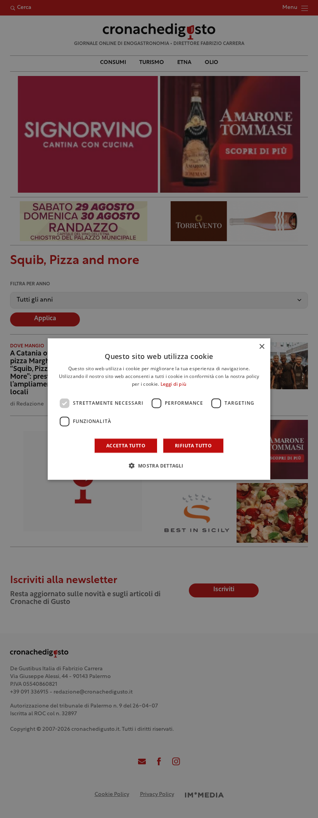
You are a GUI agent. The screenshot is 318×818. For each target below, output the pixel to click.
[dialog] (159, 409)
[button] (159, 465)
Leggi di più (174, 384)
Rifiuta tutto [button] (193, 445)
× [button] (261, 347)
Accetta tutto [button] (125, 445)
